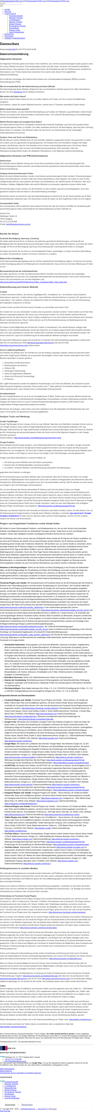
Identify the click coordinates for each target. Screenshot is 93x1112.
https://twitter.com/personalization (13, 1027)
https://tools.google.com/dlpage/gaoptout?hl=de (65, 760)
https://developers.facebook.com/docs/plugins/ (39, 708)
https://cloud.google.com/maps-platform (20, 757)
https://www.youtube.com (22, 839)
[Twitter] (3, 1048)
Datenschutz (27, 1104)
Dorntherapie (9, 1094)
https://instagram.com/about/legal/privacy (21, 804)
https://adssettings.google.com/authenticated (71, 763)
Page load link (5, 1111)
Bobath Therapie (11, 1090)
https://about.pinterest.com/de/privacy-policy (61, 815)
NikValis (12, 49)
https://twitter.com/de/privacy (16, 831)
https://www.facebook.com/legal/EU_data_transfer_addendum (25, 635)
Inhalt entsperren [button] (6, 1071)
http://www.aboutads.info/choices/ (13, 979)
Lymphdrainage (10, 1086)
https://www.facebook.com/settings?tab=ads (35, 719)
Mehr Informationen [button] (7, 1069)
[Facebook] (1, 1048)
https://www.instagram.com (51, 798)
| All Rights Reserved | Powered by (33, 1109)
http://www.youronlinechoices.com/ (14, 345)
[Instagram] (6, 1048)
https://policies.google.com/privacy (18, 741)
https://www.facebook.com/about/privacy (21, 716)
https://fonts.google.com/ (48, 738)
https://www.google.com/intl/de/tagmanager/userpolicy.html (37, 438)
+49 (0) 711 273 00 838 (13, 1059)
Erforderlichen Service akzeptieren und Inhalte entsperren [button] (20, 1073)
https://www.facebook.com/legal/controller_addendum (21, 607)
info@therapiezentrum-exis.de (15, 1061)
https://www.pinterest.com (15, 815)
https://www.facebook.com (46, 714)
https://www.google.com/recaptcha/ (18, 785)
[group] (46, 667)
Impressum (18, 92)
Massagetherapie (10, 1088)
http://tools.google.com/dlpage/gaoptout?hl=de (56, 506)
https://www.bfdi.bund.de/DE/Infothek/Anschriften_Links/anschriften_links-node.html (33, 282)
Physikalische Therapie (13, 1092)
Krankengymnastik (11, 1082)
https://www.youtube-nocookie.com (70, 847)
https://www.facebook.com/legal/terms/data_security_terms (65, 610)
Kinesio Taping (10, 1096)
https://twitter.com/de (43, 828)
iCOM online (52, 1109)
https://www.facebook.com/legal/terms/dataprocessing (21, 626)
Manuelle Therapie (11, 1084)
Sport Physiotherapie (12, 1098)
